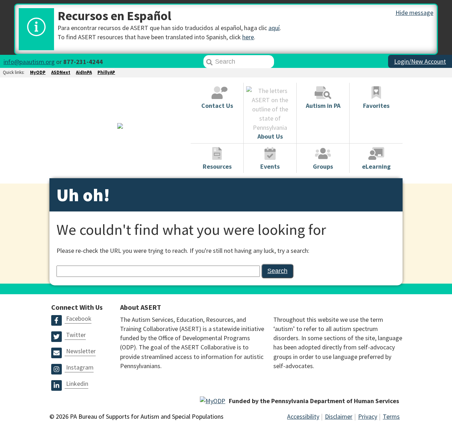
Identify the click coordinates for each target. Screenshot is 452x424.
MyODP (38, 72)
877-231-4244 (83, 62)
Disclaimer (338, 416)
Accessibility (303, 416)
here (248, 37)
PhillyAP (106, 72)
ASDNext (60, 72)
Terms (391, 416)
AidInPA (84, 72)
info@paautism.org (29, 62)
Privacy (367, 416)
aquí (274, 28)
